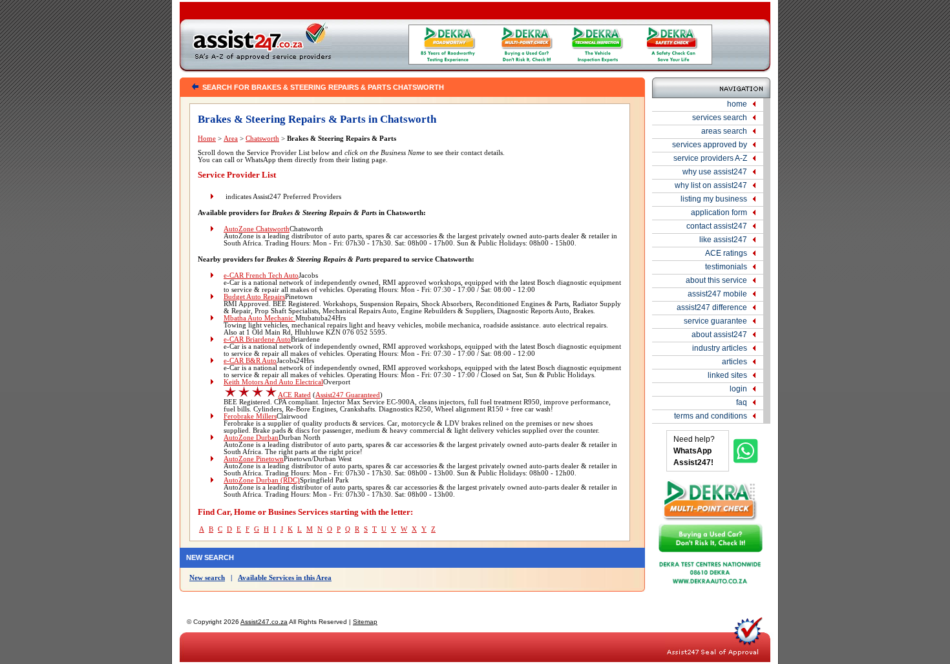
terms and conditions (710, 415)
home (737, 104)
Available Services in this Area (285, 577)
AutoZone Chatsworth (257, 229)
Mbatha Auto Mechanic (259, 318)
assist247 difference (712, 307)
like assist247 (723, 239)
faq (741, 402)
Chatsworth (262, 138)
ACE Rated (294, 395)
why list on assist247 (711, 185)
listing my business (714, 198)
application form (719, 212)
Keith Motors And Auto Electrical (273, 382)
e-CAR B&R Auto (250, 360)
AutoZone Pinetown (254, 458)
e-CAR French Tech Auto (261, 275)
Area (231, 138)
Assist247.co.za (264, 621)
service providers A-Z (710, 158)
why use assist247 (714, 171)
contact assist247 (716, 226)
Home (207, 138)
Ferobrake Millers (250, 416)
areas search (724, 131)
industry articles (719, 348)
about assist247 (719, 334)
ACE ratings (726, 253)
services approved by (709, 144)
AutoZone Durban (251, 437)
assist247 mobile (717, 293)
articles (734, 361)
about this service (716, 280)
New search (207, 577)
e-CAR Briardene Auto (257, 339)
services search (719, 117)
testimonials (726, 266)
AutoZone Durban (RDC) (262, 480)
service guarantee (715, 321)
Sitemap (365, 621)
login (738, 388)
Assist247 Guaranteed (347, 395)
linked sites (727, 375)
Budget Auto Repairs (254, 296)
